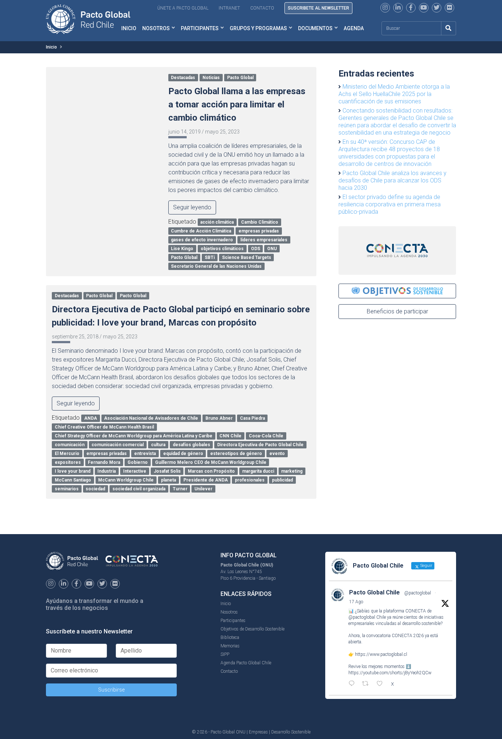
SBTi (210, 257)
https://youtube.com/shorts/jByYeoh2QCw (389, 672)
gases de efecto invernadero (202, 239)
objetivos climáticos (222, 248)
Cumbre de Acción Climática (201, 231)
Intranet (229, 8)
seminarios (67, 488)
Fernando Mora (104, 462)
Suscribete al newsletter (318, 8)
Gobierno (138, 462)
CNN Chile (230, 435)
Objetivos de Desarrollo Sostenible (252, 629)
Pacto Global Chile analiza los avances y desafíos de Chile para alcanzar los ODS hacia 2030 (392, 180)
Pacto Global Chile (374, 592)
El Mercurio (67, 453)
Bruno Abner (219, 418)
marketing (291, 471)
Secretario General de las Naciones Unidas (216, 266)
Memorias (230, 646)
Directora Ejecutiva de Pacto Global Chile (260, 444)
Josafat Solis (167, 471)
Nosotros (156, 28)
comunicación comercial (118, 444)
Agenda (354, 28)
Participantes (200, 28)
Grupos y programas (258, 28)
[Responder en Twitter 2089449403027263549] (353, 684)
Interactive (134, 471)
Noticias (211, 77)
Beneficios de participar (397, 311)
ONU (272, 248)
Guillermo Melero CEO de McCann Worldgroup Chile (210, 462)
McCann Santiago (73, 480)
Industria (106, 471)
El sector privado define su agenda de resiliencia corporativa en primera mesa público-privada (389, 204)
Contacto (262, 8)
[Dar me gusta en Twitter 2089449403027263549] (381, 684)
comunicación (70, 444)
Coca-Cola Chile (266, 435)
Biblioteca (229, 637)
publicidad (282, 480)
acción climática (217, 222)
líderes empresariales (263, 239)
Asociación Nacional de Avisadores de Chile (151, 418)
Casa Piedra (252, 418)
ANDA (90, 418)
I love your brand (72, 471)
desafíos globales (191, 444)
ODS (255, 248)
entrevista (145, 453)
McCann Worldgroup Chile (126, 480)
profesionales (250, 480)
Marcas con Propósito (211, 471)
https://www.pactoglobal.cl (381, 654)
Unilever (203, 488)
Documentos (315, 28)
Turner (180, 488)
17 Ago (356, 601)
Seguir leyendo (192, 207)
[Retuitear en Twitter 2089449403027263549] (367, 684)
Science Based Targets (246, 257)
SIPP (224, 654)
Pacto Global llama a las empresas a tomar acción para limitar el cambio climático (236, 104)
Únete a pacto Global (182, 8)
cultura (158, 444)
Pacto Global (240, 77)
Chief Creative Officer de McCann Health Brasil (104, 427)
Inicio (51, 47)
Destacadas (183, 77)
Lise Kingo (182, 248)
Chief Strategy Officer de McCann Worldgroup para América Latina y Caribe (133, 435)
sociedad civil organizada (138, 488)
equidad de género (183, 453)
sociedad (95, 488)
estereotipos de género (236, 453)
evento (277, 453)
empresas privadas (259, 231)
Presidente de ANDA (205, 480)
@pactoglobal (417, 593)
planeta (168, 480)
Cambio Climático (259, 222)
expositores (68, 462)
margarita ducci (258, 471)
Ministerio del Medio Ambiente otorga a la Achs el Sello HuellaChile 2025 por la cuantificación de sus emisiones (394, 94)
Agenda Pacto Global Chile (245, 662)
